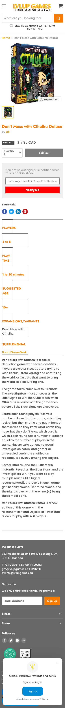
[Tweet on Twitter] (11, 211)
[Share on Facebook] (4, 211)
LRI (8, 132)
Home (6, 37)
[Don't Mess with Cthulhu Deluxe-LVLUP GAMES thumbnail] (8, 112)
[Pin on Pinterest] (25, 211)
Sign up (52, 601)
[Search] (58, 18)
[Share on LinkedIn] (18, 211)
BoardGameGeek (14, 352)
